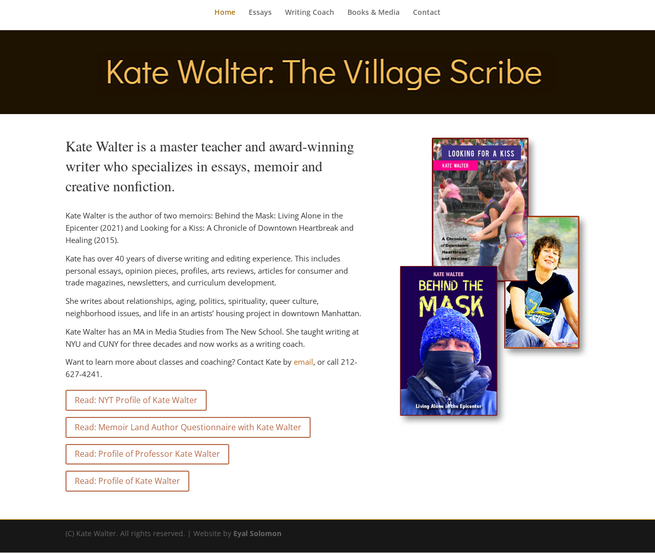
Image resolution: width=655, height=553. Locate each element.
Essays (260, 13)
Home (224, 13)
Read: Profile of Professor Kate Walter (147, 453)
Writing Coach (309, 13)
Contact (427, 13)
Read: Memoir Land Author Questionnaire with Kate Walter (188, 427)
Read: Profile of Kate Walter (127, 480)
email (303, 362)
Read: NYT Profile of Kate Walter (136, 400)
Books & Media (373, 13)
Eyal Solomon (257, 533)
